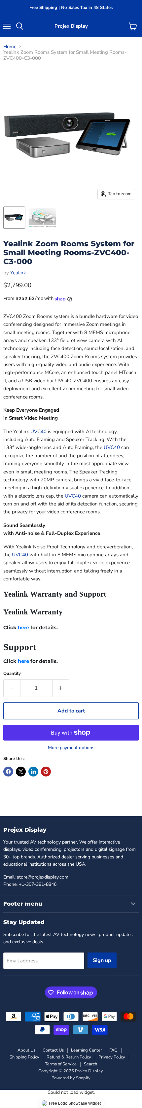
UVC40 (38, 431)
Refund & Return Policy (69, 1057)
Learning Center (86, 1050)
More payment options (71, 747)
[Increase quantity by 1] (61, 688)
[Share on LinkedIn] (33, 772)
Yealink (18, 272)
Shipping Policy (24, 1057)
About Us (26, 1050)
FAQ (113, 1050)
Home (10, 47)
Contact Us (53, 1050)
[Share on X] (21, 772)
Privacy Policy (111, 1057)
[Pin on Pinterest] (46, 772)
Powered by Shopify (71, 1078)
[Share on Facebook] (8, 772)
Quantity (12, 673)
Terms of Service (61, 1064)
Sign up (102, 960)
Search (90, 1064)
